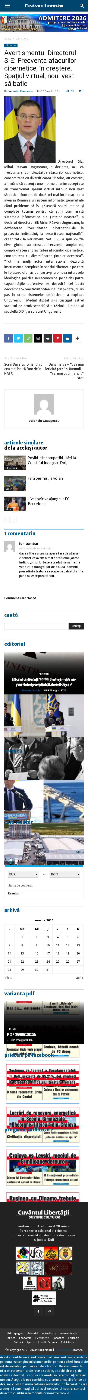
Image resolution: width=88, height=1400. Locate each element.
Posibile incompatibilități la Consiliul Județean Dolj (52, 460)
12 (67, 945)
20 (78, 953)
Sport (30, 1342)
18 (57, 953)
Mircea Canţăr (31, 690)
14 (9, 953)
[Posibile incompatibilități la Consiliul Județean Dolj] (15, 463)
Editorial (14, 644)
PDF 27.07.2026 (21, 1034)
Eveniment (42, 1338)
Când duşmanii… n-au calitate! (44, 684)
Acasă (8, 38)
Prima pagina (15, 1333)
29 (22, 970)
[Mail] (49, 1311)
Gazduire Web (62, 1349)
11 (57, 945)
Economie (25, 1338)
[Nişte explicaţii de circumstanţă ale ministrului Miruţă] (44, 801)
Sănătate (58, 1338)
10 (48, 945)
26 (67, 961)
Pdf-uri (12, 1029)
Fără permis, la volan (45, 478)
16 (36, 953)
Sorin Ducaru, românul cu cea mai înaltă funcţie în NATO (23, 368)
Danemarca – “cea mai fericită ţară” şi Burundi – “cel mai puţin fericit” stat (64, 371)
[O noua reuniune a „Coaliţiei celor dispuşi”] (44, 715)
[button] (82, 6)
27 (78, 961)
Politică (10, 1338)
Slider (9, 489)
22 (22, 961)
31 (48, 970)
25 (57, 961)
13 (78, 945)
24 (48, 961)
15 (22, 953)
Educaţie (73, 1338)
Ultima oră (22, 38)
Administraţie (68, 1333)
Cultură (18, 1342)
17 (48, 953)
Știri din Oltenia (47, 1342)
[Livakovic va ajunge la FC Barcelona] (15, 504)
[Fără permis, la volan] (15, 483)
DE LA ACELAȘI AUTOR (25, 447)
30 (36, 970)
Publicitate (67, 1342)
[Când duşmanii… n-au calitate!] (44, 844)
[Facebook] (38, 1311)
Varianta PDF (19, 993)
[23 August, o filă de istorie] (44, 758)
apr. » (80, 978)
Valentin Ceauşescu (21, 91)
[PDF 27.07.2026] (44, 1193)
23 (36, 961)
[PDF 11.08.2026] (44, 1065)
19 (67, 953)
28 (9, 970)
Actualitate (49, 1333)
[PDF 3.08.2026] (44, 1108)
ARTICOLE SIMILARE (23, 442)
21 (9, 961)
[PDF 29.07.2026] (44, 1150)
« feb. (8, 978)
